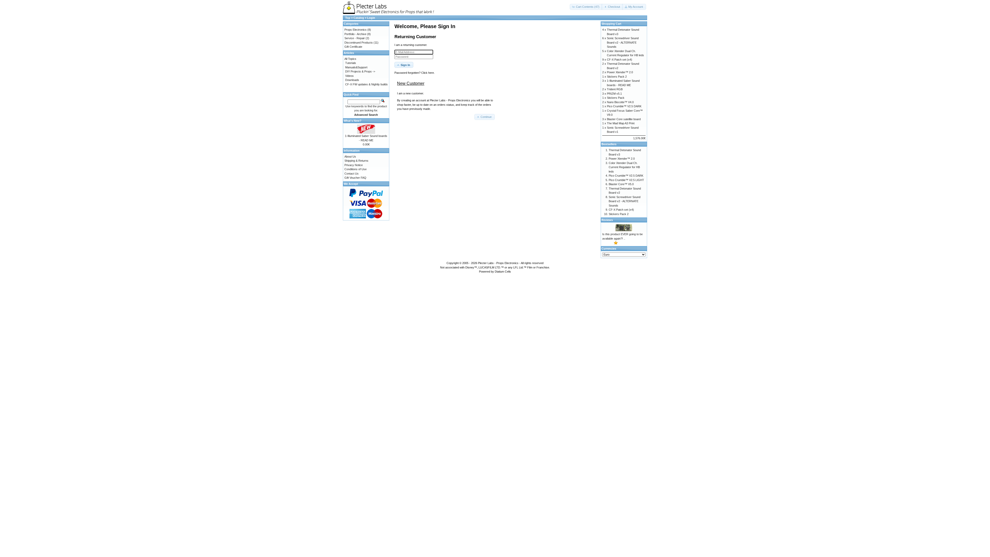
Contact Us (351, 173)
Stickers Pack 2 (617, 76)
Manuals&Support (356, 67)
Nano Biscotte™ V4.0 (620, 102)
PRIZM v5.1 (614, 93)
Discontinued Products (358, 42)
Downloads (352, 79)
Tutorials (350, 62)
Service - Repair (354, 38)
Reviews (607, 220)
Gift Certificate (353, 46)
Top (347, 17)
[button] (586, 7)
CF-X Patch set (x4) (619, 59)
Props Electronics (355, 29)
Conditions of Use (355, 169)
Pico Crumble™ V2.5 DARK (624, 106)
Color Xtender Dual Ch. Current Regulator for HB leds (624, 167)
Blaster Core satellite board (624, 119)
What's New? (352, 120)
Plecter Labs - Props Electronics (498, 263)
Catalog (358, 17)
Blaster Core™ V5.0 (621, 184)
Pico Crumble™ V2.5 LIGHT (626, 180)
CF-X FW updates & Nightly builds (366, 84)
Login (371, 17)
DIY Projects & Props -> (360, 71)
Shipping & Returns (356, 160)
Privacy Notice (353, 165)
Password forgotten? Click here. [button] (414, 72)
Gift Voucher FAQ (355, 177)
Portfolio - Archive (355, 34)
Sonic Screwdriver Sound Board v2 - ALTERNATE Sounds (623, 42)
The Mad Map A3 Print (620, 123)
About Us (350, 156)
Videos (349, 75)
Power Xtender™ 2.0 (620, 72)
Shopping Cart (611, 23)
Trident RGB (615, 89)
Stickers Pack (615, 97)
